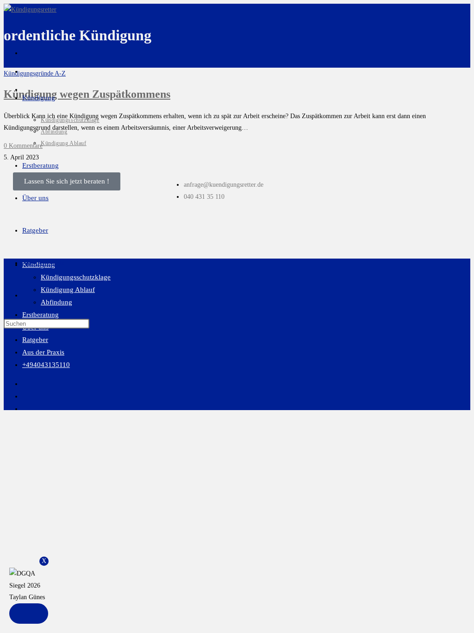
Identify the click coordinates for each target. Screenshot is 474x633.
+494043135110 (46, 364)
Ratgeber (35, 339)
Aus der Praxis (43, 352)
